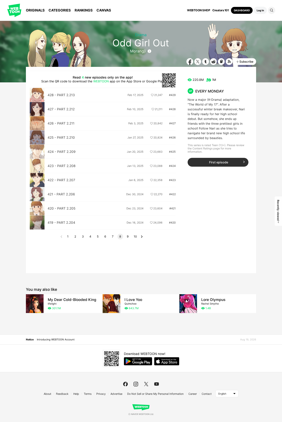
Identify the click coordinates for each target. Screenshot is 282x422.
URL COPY (221, 61)
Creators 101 (220, 10)
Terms (88, 393)
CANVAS (103, 10)
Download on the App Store (166, 361)
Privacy (101, 393)
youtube (157, 384)
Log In (260, 10)
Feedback (62, 393)
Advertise (116, 393)
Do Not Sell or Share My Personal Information (155, 393)
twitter (146, 384)
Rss (229, 61)
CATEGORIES (60, 10)
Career (192, 393)
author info (149, 51)
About (47, 393)
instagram (136, 384)
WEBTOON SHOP (198, 10)
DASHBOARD (242, 10)
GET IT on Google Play (138, 361)
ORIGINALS (35, 10)
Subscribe (246, 61)
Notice (30, 339)
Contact (207, 393)
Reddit (213, 61)
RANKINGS (84, 10)
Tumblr (205, 61)
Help (76, 393)
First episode (218, 162)
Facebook (189, 61)
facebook (125, 384)
